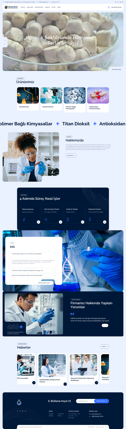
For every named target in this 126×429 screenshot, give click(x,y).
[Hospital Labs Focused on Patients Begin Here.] (44, 384)
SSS (106, 427)
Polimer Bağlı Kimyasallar (71, 108)
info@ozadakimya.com (43, 2)
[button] (5, 44)
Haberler (47, 7)
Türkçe (59, 7)
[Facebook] (115, 2)
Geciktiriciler (24, 107)
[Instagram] (122, 2)
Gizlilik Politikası (91, 427)
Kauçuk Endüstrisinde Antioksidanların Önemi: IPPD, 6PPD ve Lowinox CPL (93, 379)
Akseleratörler (48, 107)
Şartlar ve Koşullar (100, 427)
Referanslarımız (39, 7)
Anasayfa (23, 7)
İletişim (53, 7)
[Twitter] (118, 2)
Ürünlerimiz (30, 7)
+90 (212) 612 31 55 (97, 416)
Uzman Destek (30, 427)
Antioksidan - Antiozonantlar (94, 108)
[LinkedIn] (120, 2)
